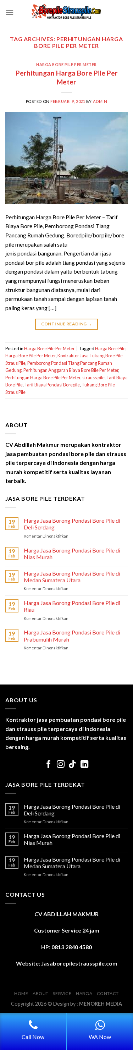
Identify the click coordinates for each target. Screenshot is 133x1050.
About (41, 993)
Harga (84, 993)
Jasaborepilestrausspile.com (79, 963)
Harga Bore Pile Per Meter (66, 64)
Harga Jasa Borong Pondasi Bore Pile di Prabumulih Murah (72, 635)
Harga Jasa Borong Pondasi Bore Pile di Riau (72, 606)
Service (62, 993)
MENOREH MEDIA (100, 1004)
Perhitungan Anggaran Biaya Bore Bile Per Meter (70, 370)
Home (21, 993)
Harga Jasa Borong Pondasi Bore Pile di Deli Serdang (72, 524)
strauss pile (93, 377)
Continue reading (66, 323)
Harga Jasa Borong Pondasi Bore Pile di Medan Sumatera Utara (72, 576)
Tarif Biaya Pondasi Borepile (52, 384)
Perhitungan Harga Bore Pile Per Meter (67, 77)
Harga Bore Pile (110, 348)
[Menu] (9, 12)
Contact (108, 993)
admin (100, 101)
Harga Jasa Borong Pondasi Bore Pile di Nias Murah (72, 553)
